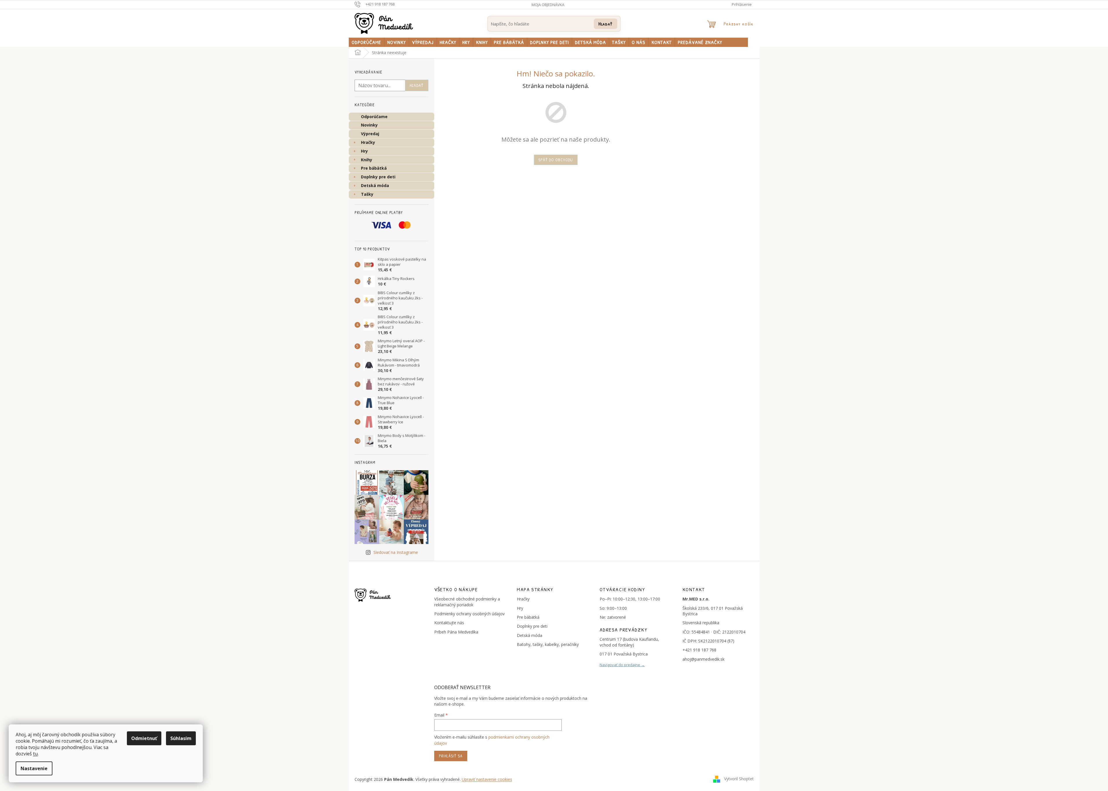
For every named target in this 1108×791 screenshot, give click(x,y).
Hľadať (605, 23)
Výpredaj (370, 133)
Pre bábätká (374, 168)
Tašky (367, 194)
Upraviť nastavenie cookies (487, 779)
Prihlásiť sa (451, 756)
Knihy (366, 159)
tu (35, 753)
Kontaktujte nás (449, 622)
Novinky (369, 125)
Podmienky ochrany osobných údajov (469, 613)
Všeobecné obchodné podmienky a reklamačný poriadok (467, 601)
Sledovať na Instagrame (395, 552)
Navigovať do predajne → (622, 664)
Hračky (368, 142)
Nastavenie (34, 768)
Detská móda (375, 185)
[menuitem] (366, 42)
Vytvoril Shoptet (739, 778)
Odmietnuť (144, 738)
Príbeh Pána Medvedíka (456, 632)
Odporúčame (374, 116)
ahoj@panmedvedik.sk (703, 659)
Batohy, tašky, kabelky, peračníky (548, 644)
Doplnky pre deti (378, 177)
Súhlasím (180, 738)
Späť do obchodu (556, 159)
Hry (364, 151)
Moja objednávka (548, 4)
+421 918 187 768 (699, 650)
